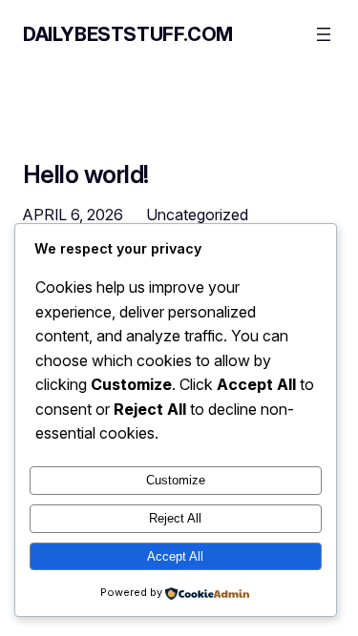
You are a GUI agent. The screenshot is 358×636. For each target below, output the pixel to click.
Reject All (175, 518)
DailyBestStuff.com (128, 34)
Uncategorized (197, 214)
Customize (175, 480)
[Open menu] (323, 34)
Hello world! (86, 174)
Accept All (175, 556)
